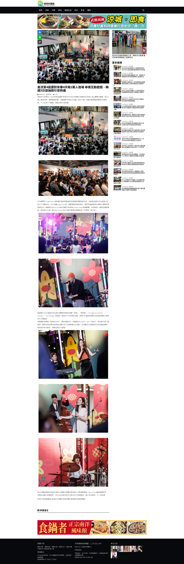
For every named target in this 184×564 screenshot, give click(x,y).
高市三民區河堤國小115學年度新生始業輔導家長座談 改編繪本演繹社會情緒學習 (129, 92)
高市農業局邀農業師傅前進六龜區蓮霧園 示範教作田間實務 (133, 189)
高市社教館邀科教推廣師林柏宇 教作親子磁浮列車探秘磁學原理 (133, 124)
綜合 (76, 10)
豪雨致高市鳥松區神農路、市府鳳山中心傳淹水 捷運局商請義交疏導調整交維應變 (129, 155)
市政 (47, 10)
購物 (89, 10)
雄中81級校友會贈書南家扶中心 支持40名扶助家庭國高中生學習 (133, 139)
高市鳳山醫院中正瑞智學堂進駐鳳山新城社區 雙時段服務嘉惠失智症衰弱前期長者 (129, 164)
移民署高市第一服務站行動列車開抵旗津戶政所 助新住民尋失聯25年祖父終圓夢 (129, 116)
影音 (82, 10)
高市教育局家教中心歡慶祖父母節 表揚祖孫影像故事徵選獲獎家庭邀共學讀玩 (129, 172)
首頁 (40, 10)
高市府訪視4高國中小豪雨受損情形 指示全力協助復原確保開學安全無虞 (133, 69)
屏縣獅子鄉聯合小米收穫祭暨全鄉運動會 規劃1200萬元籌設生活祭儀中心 (128, 56)
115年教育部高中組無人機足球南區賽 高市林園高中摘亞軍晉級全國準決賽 (129, 107)
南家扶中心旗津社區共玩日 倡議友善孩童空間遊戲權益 (133, 100)
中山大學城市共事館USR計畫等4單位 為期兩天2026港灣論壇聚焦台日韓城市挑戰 (129, 181)
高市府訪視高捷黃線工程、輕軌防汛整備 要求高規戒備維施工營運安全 (133, 76)
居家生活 (68, 10)
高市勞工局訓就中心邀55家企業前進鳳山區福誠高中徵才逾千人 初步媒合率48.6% (129, 147)
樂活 (60, 10)
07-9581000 (45, 549)
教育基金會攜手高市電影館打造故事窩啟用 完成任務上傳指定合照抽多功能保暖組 (129, 131)
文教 (53, 10)
